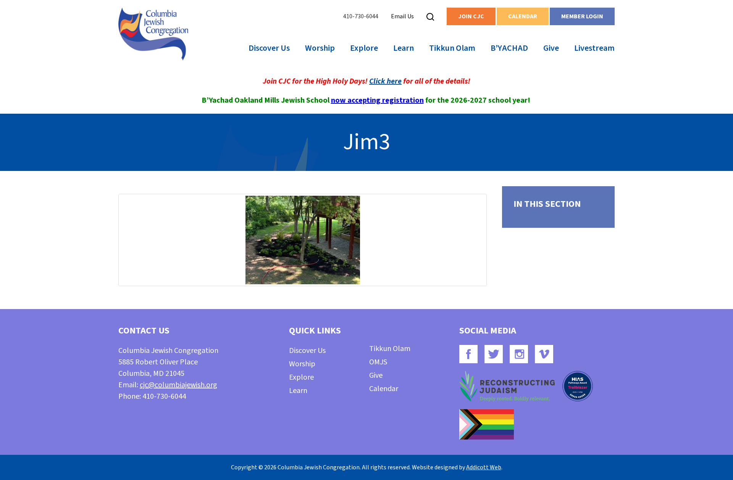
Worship (320, 48)
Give (551, 48)
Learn (403, 48)
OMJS (378, 362)
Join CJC (471, 16)
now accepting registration (377, 100)
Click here (385, 81)
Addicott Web (483, 467)
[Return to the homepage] (153, 34)
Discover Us (269, 48)
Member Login (582, 16)
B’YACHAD (509, 48)
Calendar (522, 16)
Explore (364, 48)
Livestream (594, 48)
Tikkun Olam (452, 48)
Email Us (402, 16)
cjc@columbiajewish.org (178, 385)
